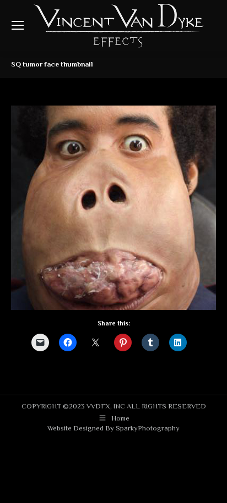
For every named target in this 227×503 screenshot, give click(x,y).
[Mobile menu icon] (17, 25)
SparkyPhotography (148, 428)
